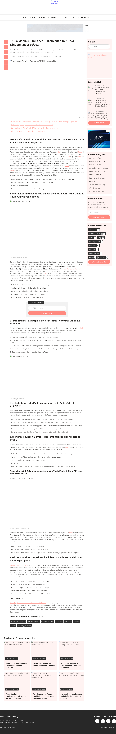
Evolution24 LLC (112, 727)
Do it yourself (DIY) (95, 158)
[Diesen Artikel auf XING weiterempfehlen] (6, 52)
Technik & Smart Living (31, 56)
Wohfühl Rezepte (85, 17)
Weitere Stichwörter (99, 262)
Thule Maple (14, 621)
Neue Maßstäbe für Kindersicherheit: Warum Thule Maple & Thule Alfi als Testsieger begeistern (44, 122)
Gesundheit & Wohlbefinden (99, 168)
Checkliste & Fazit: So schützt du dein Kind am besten (29, 131)
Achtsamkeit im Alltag (97, 234)
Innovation (28, 625)
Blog (32, 17)
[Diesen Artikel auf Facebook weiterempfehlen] (6, 42)
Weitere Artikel (99, 123)
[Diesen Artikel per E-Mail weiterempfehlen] (6, 67)
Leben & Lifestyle (95, 175)
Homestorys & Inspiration (98, 171)
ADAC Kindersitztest (33, 621)
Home (25, 17)
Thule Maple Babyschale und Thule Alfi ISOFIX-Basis (28, 603)
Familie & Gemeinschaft (18, 56)
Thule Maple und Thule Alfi (71, 269)
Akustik (92, 238)
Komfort (13, 625)
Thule (59, 152)
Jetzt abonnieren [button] (47, 313)
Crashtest (20, 625)
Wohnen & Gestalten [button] (47, 17)
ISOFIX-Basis (68, 621)
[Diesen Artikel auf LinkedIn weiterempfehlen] (6, 62)
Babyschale (59, 621)
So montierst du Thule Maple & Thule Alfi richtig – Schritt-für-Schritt (34, 128)
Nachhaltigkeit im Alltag (97, 178)
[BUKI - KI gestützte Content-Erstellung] (58, 28)
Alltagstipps (94, 245)
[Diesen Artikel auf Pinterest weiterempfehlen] (6, 57)
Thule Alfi (23, 621)
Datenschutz (11, 727)
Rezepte (92, 181)
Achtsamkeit (94, 230)
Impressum (3, 727)
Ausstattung (102, 257)
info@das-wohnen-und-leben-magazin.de (19, 722)
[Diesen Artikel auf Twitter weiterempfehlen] (6, 47)
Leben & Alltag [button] (67, 17)
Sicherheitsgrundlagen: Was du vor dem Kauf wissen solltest (32, 125)
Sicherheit (76, 621)
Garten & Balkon (95, 165)
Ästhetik (92, 257)
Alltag (101, 238)
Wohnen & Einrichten (96, 191)
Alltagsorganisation (95, 242)
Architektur (93, 249)
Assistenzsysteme (95, 253)
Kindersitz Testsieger (47, 621)
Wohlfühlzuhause (95, 188)
